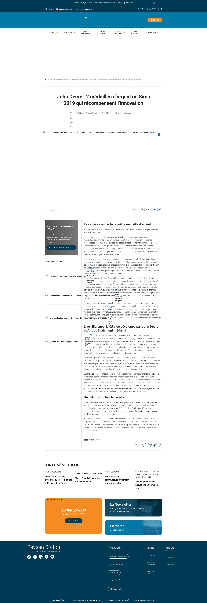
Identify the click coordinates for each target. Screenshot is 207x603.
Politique (103, 32)
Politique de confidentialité (117, 600)
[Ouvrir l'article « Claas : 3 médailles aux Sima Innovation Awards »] (88, 473)
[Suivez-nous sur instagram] (46, 557)
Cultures (86, 32)
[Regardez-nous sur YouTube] (52, 557)
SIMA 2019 (52, 211)
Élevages (52, 32)
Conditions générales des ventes (86, 600)
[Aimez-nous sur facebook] (35, 557)
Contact (114, 581)
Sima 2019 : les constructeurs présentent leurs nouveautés (117, 479)
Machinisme (68, 32)
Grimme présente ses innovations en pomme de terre (147, 484)
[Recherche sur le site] (161, 9)
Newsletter (115, 589)
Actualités (118, 32)
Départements (153, 32)
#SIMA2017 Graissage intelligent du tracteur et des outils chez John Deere (58, 479)
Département (171, 564)
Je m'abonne (128, 3)
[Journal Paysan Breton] (103, 20)
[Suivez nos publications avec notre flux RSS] (29, 557)
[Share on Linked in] (154, 209)
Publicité (114, 573)
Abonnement (116, 548)
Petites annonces (118, 564)
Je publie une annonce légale (59, 247)
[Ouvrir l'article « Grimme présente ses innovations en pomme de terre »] (148, 474)
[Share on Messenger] (148, 209)
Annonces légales (118, 556)
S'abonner (155, 20)
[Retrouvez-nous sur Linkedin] (41, 557)
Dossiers (135, 32)
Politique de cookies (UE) (145, 600)
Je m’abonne (73, 521)
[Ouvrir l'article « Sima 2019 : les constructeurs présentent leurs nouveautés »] (112, 472)
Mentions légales (59, 600)
